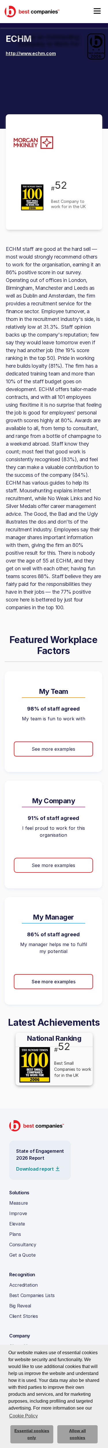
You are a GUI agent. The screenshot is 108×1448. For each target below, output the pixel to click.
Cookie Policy (23, 1415)
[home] (32, 11)
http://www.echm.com (31, 53)
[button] (97, 11)
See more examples (53, 749)
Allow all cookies (77, 1434)
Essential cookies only (31, 1434)
